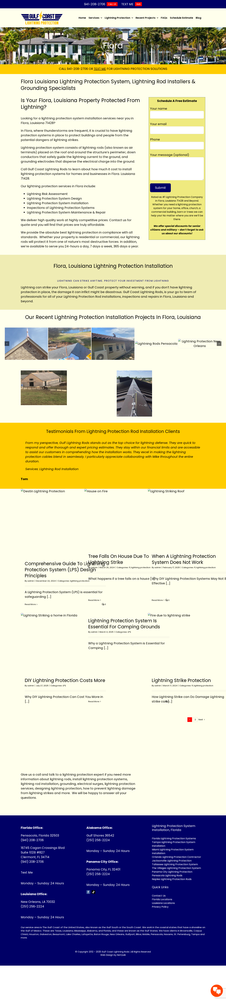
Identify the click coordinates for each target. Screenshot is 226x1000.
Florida (107, 930)
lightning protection (42, 186)
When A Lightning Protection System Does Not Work (184, 559)
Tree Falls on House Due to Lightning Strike (118, 559)
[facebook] (88, 892)
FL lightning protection (140, 567)
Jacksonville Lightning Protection (172, 860)
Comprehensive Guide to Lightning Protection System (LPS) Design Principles (65, 569)
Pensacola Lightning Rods (167, 875)
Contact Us (159, 895)
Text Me (27, 872)
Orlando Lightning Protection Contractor (176, 857)
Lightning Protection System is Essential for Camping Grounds (124, 623)
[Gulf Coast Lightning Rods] (42, 12)
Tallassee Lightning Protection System (175, 864)
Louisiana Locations (163, 903)
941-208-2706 (77, 69)
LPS (64, 685)
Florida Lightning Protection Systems (174, 838)
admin (31, 580)
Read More (30, 604)
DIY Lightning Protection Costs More (65, 680)
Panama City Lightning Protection (172, 872)
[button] (7, 343)
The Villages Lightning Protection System (176, 868)
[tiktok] (93, 892)
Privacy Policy (160, 907)
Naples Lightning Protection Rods (172, 879)
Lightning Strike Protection (181, 680)
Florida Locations (162, 899)
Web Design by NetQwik (113, 955)
